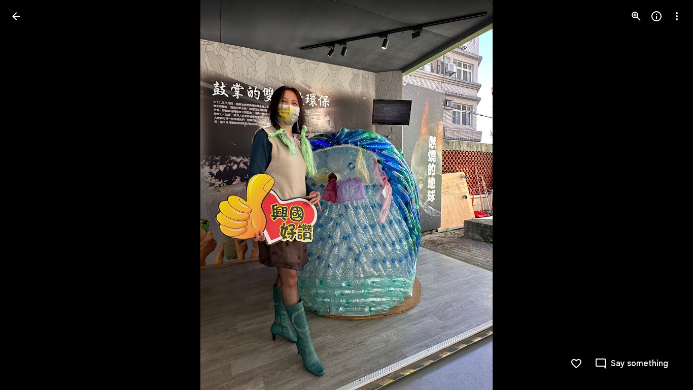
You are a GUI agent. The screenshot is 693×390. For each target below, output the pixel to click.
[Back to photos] (16, 16)
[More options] (677, 16)
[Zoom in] (636, 16)
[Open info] (656, 16)
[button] (28, 195)
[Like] (576, 364)
